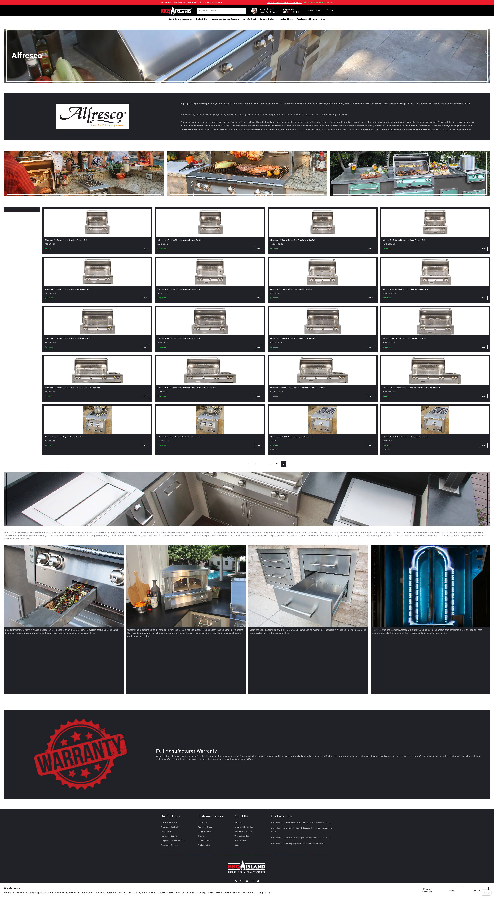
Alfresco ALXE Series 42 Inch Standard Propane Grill (179, 338)
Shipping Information (244, 827)
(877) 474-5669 (267, 12)
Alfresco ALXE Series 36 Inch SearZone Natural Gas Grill (405, 289)
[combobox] (224, 10)
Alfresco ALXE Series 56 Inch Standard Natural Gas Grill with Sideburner (187, 388)
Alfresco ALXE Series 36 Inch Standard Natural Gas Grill (67, 289)
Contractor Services (169, 845)
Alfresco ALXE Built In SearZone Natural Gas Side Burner (405, 437)
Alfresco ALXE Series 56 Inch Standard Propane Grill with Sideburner (72, 388)
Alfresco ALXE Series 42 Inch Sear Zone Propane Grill (404, 338)
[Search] (199, 10)
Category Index (204, 841)
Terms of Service (242, 836)
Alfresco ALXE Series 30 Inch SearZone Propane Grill (404, 240)
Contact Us (202, 822)
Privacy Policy (263, 892)
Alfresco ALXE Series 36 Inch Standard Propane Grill (179, 289)
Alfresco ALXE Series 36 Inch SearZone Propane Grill (291, 289)
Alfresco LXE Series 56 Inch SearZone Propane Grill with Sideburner (297, 388)
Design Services (204, 832)
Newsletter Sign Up (169, 836)
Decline (476, 890)
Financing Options (205, 827)
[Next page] (283, 464)
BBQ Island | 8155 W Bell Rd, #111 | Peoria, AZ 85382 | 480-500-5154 (301, 838)
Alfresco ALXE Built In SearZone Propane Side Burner (291, 437)
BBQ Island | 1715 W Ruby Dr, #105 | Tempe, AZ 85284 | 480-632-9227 (301, 822)
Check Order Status (169, 822)
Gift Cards (202, 836)
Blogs (237, 845)
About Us (238, 822)
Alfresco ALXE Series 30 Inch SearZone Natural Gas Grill (292, 240)
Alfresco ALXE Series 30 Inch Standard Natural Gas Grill (180, 240)
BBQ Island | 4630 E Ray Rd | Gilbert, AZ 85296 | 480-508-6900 (298, 843)
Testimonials (166, 832)
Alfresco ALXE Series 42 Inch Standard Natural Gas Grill (67, 338)
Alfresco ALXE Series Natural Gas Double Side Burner (179, 437)
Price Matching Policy (170, 827)
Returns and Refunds (244, 832)
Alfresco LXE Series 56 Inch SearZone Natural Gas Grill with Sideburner (411, 388)
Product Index (204, 845)
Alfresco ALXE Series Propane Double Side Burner (65, 437)
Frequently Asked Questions (173, 841)
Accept (452, 890)
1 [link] (249, 463)
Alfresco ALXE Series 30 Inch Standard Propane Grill (66, 240)
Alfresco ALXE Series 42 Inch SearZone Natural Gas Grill (292, 338)
